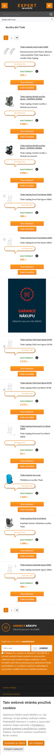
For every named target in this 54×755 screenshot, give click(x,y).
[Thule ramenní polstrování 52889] (9, 52)
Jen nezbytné (36, 743)
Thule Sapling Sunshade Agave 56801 (35, 565)
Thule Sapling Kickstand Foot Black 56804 (35, 427)
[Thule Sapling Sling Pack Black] (9, 523)
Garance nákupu (9, 687)
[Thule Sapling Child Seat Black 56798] (9, 388)
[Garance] (27, 332)
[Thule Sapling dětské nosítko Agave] (9, 101)
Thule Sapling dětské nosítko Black (32, 146)
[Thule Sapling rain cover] (9, 480)
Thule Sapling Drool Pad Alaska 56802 (36, 238)
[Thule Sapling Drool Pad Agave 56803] (9, 199)
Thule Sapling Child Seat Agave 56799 (36, 339)
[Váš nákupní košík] (49, 5)
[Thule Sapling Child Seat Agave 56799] (9, 344)
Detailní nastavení (13, 749)
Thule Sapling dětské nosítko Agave (32, 97)
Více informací (27, 82)
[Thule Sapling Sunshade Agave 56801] (9, 570)
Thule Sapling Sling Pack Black (33, 518)
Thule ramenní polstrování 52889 (34, 47)
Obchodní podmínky (11, 694)
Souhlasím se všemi (14, 743)
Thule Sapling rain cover (30, 475)
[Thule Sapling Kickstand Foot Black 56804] (9, 431)
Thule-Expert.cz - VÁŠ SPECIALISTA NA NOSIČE (27, 6)
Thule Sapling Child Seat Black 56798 (36, 383)
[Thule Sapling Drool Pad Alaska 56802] (9, 243)
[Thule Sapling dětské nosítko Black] (9, 150)
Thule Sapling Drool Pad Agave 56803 (36, 194)
